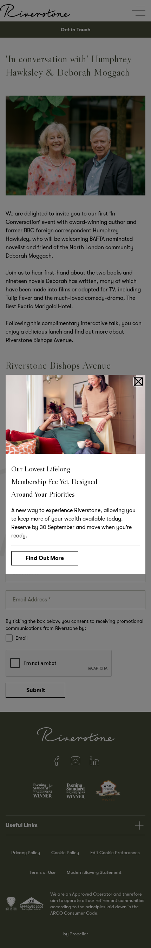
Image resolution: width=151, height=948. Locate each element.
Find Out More (45, 558)
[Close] (138, 381)
